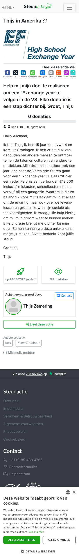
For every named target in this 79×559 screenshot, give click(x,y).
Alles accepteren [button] (21, 540)
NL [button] (10, 7)
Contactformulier (22, 467)
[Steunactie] (38, 6)
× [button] (74, 492)
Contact (66, 295)
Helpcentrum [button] (19, 474)
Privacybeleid (14, 431)
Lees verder (36, 532)
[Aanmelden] (3, 7)
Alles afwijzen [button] (59, 540)
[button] (7, 74)
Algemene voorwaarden (23, 424)
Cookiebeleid (14, 439)
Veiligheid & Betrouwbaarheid (27, 416)
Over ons (10, 401)
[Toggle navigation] (69, 7)
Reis (8, 342)
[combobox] (68, 492)
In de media (13, 408)
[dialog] (39, 523)
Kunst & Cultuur (29, 342)
